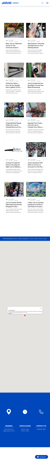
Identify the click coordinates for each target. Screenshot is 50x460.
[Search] (42, 3)
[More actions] (22, 40)
